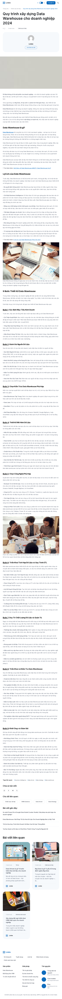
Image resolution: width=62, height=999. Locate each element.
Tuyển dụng (19, 957)
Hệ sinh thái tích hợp (28, 983)
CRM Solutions (25, 801)
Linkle (8, 3)
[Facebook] (8, 790)
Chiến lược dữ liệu (16, 8)
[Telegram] (12, 790)
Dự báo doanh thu (27, 973)
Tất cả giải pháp (27, 970)
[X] (16, 790)
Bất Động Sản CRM (8, 973)
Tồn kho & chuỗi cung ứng (30, 976)
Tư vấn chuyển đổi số (9, 976)
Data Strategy (52, 801)
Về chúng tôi (7, 957)
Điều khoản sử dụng (42, 957)
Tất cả (17, 865)
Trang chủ (5, 8)
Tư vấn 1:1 (51, 2)
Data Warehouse (8, 970)
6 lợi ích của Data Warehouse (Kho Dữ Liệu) (27, 239)
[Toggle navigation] (58, 2)
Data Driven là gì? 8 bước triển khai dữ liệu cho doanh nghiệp (16, 871)
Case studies (51, 978)
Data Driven (39, 801)
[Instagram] (4, 790)
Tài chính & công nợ (28, 980)
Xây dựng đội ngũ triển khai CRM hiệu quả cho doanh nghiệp (16, 920)
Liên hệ (30, 957)
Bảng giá (25, 986)
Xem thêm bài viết (31, 47)
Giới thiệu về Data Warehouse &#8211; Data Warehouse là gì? (32, 168)
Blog (48, 984)
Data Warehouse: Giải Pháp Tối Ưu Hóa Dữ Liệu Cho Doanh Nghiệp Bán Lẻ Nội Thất (29, 819)
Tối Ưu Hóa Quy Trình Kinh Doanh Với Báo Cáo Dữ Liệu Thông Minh (24, 824)
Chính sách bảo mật (10, 960)
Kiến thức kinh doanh (21, 914)
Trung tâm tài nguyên (51, 972)
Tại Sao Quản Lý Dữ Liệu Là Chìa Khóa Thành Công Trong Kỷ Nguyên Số (25, 829)
